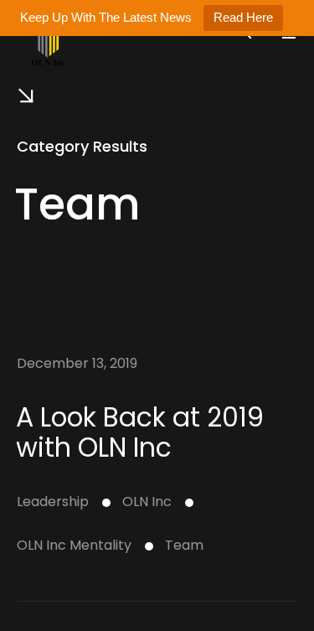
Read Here (243, 17)
